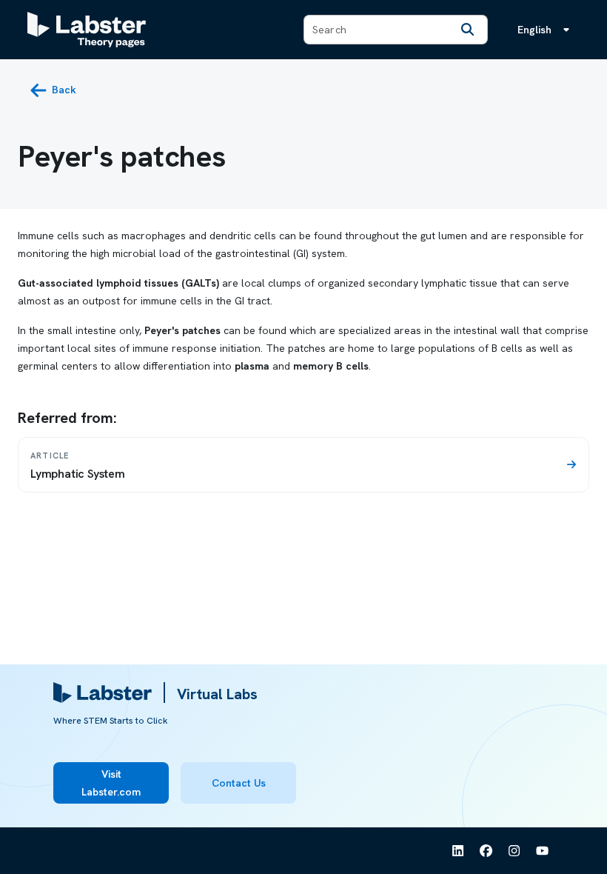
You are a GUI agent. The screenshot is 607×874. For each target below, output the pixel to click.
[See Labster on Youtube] (542, 851)
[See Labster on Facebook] (486, 851)
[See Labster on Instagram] (514, 851)
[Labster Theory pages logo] (86, 29)
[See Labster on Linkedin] (458, 851)
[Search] (468, 30)
